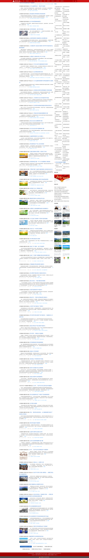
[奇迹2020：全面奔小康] (23, 466)
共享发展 (41, 166)
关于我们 (42, 554)
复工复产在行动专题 (66, 97)
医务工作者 (34, 158)
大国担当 (38, 277)
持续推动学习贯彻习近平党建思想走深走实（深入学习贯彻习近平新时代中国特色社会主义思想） (57, 244)
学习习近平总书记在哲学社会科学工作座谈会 (65, 142)
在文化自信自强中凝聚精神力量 (37, 128)
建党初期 (64, 147)
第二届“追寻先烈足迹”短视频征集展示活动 (57, 16)
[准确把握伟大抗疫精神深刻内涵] (23, 540)
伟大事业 (38, 243)
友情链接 (49, 554)
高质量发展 (38, 42)
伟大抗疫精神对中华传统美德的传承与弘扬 (38, 516)
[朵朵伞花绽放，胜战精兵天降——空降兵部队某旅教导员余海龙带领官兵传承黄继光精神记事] (23, 500)
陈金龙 (35, 446)
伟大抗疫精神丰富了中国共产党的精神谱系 (39, 394)
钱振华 (35, 373)
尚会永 (35, 382)
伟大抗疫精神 (38, 456)
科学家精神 (31, 117)
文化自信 (30, 125)
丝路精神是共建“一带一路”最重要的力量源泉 (40, 161)
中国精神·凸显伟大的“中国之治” (37, 549)
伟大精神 (40, 243)
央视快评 (30, 53)
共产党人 (33, 148)
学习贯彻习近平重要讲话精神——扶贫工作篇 (58, 76)
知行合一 (37, 140)
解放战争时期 (57, 152)
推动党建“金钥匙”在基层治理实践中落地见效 (61, 196)
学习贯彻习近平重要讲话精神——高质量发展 (58, 71)
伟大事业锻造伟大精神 (35, 238)
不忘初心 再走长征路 (66, 74)
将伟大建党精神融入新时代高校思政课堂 (39, 179)
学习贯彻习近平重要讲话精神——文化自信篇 (65, 71)
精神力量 (33, 125)
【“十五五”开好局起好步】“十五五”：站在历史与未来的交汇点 (66, 211)
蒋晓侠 (31, 523)
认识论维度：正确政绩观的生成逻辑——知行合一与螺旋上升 (57, 225)
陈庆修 (31, 176)
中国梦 (38, 437)
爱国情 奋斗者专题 (58, 55)
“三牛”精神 (35, 252)
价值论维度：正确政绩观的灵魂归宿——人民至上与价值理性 (66, 225)
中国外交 (40, 322)
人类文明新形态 (42, 18)
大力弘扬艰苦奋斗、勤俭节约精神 (37, 6)
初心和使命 (41, 419)
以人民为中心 (44, 252)
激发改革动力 (57, 119)
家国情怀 (39, 195)
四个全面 (56, 31)
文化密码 (38, 428)
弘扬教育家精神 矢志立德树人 (36, 136)
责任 (37, 286)
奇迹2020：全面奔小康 (38, 462)
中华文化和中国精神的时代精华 (40, 64)
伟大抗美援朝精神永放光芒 (35, 506)
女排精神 (38, 382)
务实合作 (38, 166)
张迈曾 (35, 355)
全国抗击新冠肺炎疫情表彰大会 (40, 543)
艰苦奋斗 (30, 10)
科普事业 (37, 117)
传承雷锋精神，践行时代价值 (36, 29)
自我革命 (35, 94)
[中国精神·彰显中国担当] (24, 6)
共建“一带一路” (34, 166)
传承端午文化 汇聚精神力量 (36, 188)
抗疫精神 (36, 400)
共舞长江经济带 (65, 44)
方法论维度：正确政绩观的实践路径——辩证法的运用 (66, 218)
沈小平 (31, 543)
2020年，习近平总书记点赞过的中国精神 (42, 385)
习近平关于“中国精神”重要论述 (38, 546)
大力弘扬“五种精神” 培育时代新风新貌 (38, 218)
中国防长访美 (65, 20)
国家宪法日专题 (65, 17)
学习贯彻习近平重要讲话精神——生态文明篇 (58, 62)
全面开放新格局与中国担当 (36, 289)
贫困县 (35, 481)
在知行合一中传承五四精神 (36, 228)
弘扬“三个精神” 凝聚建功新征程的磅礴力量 (39, 255)
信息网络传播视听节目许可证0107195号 (41, 553)
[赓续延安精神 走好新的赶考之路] (23, 202)
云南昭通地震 (57, 114)
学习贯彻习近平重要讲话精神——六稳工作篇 (65, 94)
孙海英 (35, 419)
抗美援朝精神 (42, 391)
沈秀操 (31, 205)
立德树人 (34, 140)
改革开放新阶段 (65, 155)
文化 (35, 125)
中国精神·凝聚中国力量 (48, 546)
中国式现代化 (37, 53)
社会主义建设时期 (58, 154)
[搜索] (73, 1)
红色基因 (38, 158)
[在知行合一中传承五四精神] (23, 232)
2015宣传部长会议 (58, 121)
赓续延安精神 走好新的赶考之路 (37, 198)
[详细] (50, 9)
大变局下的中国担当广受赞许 (36, 306)
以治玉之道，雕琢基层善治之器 (59, 188)
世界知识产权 (36, 330)
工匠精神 (34, 533)
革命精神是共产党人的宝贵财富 (37, 143)
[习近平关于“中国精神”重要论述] (26, 385)
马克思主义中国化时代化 (38, 68)
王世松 (35, 364)
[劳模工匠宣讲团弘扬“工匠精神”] (23, 530)
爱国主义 (43, 382)
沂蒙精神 (45, 419)
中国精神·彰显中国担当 (26, 549)
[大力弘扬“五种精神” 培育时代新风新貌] (23, 222)
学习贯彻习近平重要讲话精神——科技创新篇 (65, 101)
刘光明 (35, 243)
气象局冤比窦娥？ (66, 113)
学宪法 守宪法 (57, 41)
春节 (40, 53)
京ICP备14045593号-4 (31, 553)
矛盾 (40, 364)
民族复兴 (33, 77)
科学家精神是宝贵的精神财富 (36, 342)
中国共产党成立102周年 (40, 176)
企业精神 (40, 373)
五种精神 (36, 225)
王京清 (35, 277)
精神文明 (38, 18)
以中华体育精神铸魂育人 (35, 21)
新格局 (35, 294)
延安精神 (34, 205)
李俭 (31, 491)
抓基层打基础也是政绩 (57, 194)
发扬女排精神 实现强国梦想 (36, 376)
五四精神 (33, 235)
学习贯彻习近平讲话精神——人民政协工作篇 (58, 83)
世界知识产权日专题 (66, 133)
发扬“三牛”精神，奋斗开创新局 (37, 246)
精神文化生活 (31, 102)
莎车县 (33, 481)
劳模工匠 (31, 533)
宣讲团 (37, 533)
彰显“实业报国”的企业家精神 (36, 367)
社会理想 (30, 77)
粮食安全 (36, 10)
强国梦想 (40, 382)
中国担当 (38, 294)
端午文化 (33, 195)
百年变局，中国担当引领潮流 (36, 333)
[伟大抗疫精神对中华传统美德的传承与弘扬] (23, 520)
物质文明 (35, 18)
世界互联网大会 (65, 114)
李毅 (31, 235)
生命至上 (46, 543)
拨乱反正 (56, 155)
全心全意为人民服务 (44, 400)
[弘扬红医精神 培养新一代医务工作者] (23, 155)
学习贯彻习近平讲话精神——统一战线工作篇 (65, 83)
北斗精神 (34, 456)
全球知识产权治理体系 (44, 330)
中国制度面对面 (57, 9)
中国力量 (40, 446)
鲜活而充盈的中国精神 (35, 422)
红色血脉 (39, 205)
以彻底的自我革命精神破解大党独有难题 (42, 90)
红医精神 (31, 158)
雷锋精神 (31, 34)
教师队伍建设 (35, 42)
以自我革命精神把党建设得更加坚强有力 (42, 105)
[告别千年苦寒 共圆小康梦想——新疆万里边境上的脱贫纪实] (23, 478)
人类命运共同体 (41, 339)
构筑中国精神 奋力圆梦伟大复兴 (36, 484)
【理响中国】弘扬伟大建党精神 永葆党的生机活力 (41, 169)
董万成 (31, 225)
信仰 (35, 148)
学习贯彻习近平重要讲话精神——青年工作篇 (65, 62)
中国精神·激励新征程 (46, 549)
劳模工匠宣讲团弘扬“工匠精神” (40, 526)
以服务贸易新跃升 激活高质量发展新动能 (60, 191)
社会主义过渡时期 (66, 152)
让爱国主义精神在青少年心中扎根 (37, 56)
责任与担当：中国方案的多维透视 (37, 280)
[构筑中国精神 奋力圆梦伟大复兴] (23, 488)
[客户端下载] (75, 1)
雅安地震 (56, 19)
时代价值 (34, 34)
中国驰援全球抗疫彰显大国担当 (37, 264)
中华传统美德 (37, 523)
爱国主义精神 (34, 215)
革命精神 (30, 148)
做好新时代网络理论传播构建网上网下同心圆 (58, 91)
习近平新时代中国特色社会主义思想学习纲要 (65, 66)
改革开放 (40, 294)
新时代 (36, 205)
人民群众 (38, 102)
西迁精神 (38, 355)
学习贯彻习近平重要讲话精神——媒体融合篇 (65, 52)
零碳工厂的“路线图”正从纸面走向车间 (60, 187)
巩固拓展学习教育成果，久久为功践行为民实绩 (61, 193)
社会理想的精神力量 (38, 71)
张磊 (31, 215)
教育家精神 (31, 42)
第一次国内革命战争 (66, 149)
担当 (38, 286)
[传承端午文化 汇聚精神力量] (23, 192)
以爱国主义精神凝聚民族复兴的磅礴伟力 (39, 208)
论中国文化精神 (33, 403)
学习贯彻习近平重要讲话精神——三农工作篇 (65, 57)
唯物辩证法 (35, 102)
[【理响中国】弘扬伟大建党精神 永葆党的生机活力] (23, 173)
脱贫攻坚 (41, 252)
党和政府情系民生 (66, 116)
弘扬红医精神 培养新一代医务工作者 (38, 151)
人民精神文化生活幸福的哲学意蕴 (41, 97)
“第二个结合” (44, 68)
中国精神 (33, 68)
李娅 (31, 195)
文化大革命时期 (65, 154)
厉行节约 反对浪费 (66, 9)
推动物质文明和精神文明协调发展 (37, 13)
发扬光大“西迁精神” (34, 351)
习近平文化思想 (31, 18)
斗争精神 (38, 364)
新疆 (31, 481)
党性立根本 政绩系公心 (58, 199)
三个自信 (56, 144)
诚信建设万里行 (65, 49)
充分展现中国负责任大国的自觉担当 (38, 273)
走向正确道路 (65, 119)
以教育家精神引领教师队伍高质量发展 (38, 38)
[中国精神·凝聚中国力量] (24, 29)
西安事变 (56, 127)
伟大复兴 (36, 491)
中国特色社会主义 (42, 77)
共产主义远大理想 (47, 77)
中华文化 (30, 68)
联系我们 (46, 554)
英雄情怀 (43, 243)
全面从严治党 (31, 94)
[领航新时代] (62, 178)
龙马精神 (33, 53)
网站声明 (39, 554)
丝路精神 (30, 166)
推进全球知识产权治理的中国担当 (37, 325)
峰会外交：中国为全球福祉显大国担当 (38, 297)
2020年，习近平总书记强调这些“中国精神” (38, 449)
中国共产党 (39, 400)
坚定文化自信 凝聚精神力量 (36, 120)
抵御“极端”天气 (65, 111)
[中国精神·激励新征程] (24, 449)
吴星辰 (35, 286)
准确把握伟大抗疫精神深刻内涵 (36, 536)
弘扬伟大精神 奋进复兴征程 (36, 431)
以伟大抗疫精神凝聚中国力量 (36, 440)
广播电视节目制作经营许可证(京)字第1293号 (54, 553)
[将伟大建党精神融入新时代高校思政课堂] (23, 183)
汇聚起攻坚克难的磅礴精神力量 (40, 113)
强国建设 (37, 94)
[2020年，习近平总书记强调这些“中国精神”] (23, 455)
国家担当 (43, 322)
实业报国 (38, 373)
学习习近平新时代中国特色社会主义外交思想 (58, 51)
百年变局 (37, 322)
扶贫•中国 (64, 135)
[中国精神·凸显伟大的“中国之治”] (26, 64)
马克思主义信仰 (37, 77)
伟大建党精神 (38, 34)
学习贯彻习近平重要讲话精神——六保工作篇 (65, 108)
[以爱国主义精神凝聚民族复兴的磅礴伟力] (23, 212)
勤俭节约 (33, 10)
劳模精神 (38, 391)
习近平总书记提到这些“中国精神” (60, 162)
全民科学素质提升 (41, 117)
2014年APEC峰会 (66, 19)
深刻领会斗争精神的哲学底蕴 (36, 358)
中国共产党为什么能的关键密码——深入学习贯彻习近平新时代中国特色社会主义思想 (57, 251)
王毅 (34, 322)
